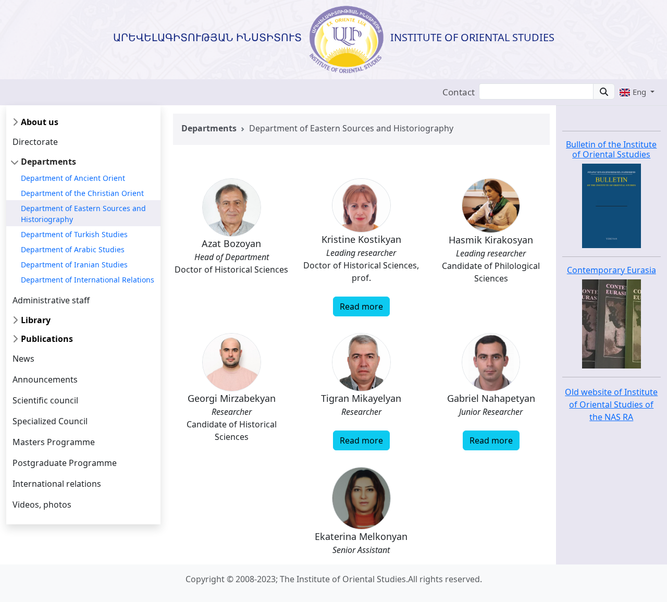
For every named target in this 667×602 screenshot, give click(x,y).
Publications (47, 339)
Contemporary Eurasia (611, 270)
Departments (48, 161)
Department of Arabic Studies (73, 249)
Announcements (45, 379)
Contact (458, 92)
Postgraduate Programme (65, 463)
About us (39, 122)
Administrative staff (51, 300)
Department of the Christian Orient (82, 193)
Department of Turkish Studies (74, 234)
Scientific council (45, 400)
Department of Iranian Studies (74, 264)
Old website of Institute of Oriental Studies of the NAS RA (611, 404)
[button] (637, 91)
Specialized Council (50, 421)
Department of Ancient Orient (73, 178)
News (23, 358)
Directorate (35, 142)
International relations (57, 483)
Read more (361, 306)
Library (36, 320)
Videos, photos (42, 504)
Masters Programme (54, 442)
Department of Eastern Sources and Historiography (83, 213)
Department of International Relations (87, 280)
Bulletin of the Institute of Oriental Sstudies (611, 149)
